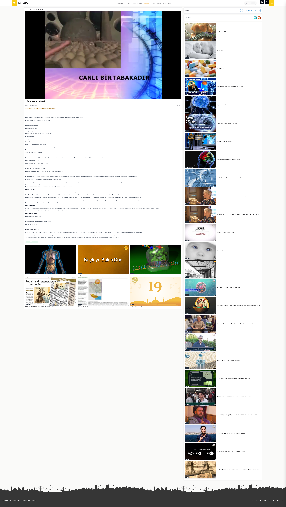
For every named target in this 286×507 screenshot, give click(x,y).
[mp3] (255, 17)
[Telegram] (252, 10)
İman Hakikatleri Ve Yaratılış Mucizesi (47, 108)
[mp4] (259, 17)
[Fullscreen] (178, 97)
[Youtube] (256, 500)
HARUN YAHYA (23, 3)
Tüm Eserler (127, 3)
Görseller (158, 3)
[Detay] (179, 105)
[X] (245, 10)
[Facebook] (241, 10)
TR (267, 2)
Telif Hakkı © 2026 (6, 500)
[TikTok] (273, 500)
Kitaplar (134, 3)
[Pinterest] (278, 500)
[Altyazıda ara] (177, 105)
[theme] (262, 2)
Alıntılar (165, 3)
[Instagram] (265, 500)
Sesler (153, 3)
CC (160, 97)
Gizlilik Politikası (16, 500)
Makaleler (140, 3)
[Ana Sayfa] (26, 9)
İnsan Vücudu (35, 242)
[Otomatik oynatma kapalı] (171, 97)
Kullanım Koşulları (26, 500)
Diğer (169, 3)
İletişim (34, 500)
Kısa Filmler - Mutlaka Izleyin (32, 108)
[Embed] (259, 10)
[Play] (28, 97)
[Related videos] (26, 12)
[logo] (14, 3)
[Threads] (282, 500)
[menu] (271, 3)
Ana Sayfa (120, 3)
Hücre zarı (28, 242)
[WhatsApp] (248, 10)
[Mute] (30, 97)
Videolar (146, 3)
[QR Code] (255, 10)
